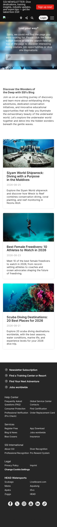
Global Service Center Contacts (41, 403)
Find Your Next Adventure (24, 381)
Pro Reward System (40, 453)
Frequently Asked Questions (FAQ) (13, 403)
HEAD (33, 494)
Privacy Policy (12, 465)
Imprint (33, 465)
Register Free (11, 428)
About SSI (9, 449)
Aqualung (34, 486)
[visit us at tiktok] (45, 503)
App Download (37, 428)
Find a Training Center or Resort (27, 375)
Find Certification (38, 408)
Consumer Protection (15, 408)
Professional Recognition (17, 453)
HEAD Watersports (16, 477)
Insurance (35, 436)
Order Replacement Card (42, 412)
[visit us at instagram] (25, 503)
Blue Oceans (11, 436)
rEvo (32, 490)
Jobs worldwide (18, 387)
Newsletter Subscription (23, 369)
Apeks (8, 490)
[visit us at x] (18, 503)
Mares (8, 486)
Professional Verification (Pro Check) (16, 414)
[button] (45, 7)
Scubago (9, 482)
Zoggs (8, 494)
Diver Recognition (38, 449)
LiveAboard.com (38, 482)
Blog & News (11, 432)
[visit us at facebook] (11, 503)
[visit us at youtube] (32, 503)
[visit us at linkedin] (38, 503)
